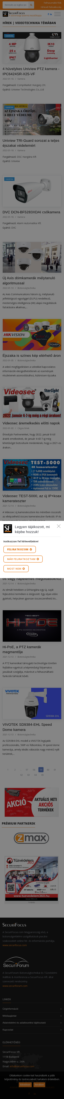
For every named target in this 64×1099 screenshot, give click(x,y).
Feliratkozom (18, 549)
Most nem (14, 568)
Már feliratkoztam (21, 559)
